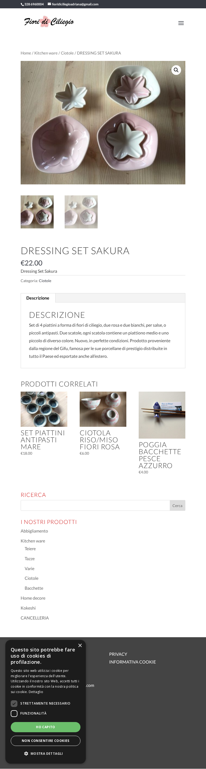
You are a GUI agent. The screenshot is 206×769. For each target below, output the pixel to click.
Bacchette (34, 588)
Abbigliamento (34, 530)
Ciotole (67, 52)
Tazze (30, 558)
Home (26, 52)
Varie (29, 568)
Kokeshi (28, 607)
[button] (176, 70)
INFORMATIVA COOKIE (132, 661)
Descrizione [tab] (37, 297)
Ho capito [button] (45, 727)
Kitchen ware (46, 52)
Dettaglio (36, 692)
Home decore (33, 597)
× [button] (80, 646)
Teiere (30, 548)
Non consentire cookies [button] (45, 740)
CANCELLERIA (35, 617)
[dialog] (45, 702)
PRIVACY (118, 654)
